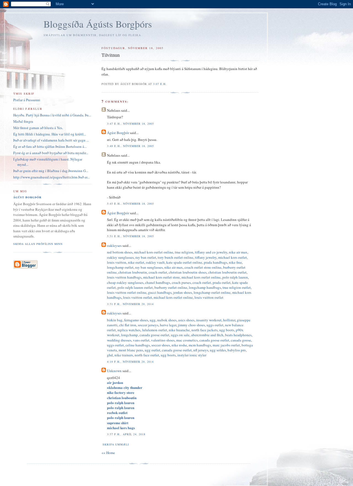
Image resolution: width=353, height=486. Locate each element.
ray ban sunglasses (149, 267)
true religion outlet (237, 287)
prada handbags (215, 262)
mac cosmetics (187, 340)
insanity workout (208, 319)
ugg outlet (152, 350)
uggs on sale (180, 334)
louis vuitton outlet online (126, 292)
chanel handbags (157, 282)
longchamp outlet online (212, 292)
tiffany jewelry (205, 257)
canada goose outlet (154, 334)
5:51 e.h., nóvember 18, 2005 (130, 236)
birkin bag (114, 319)
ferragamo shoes (136, 319)
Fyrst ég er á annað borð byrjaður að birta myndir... (50, 152)
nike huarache (179, 329)
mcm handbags (200, 345)
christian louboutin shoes (188, 272)
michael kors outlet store (161, 277)
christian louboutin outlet (227, 272)
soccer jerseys (148, 324)
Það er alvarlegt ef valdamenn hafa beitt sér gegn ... (51, 140)
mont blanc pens (131, 350)
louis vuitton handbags (124, 277)
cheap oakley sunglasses (125, 282)
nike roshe (179, 345)
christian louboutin (132, 272)
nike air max (238, 252)
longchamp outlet (120, 267)
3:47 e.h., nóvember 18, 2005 (130, 123)
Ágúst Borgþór (118, 132)
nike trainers (123, 355)
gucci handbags (160, 292)
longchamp (129, 334)
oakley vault (155, 262)
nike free (235, 262)
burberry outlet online (170, 287)
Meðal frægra (23, 121)
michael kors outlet (232, 257)
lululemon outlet (154, 329)
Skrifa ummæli (116, 444)
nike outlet (136, 262)
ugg (153, 319)
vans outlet (141, 340)
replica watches (128, 329)
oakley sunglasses (120, 257)
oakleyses (114, 245)
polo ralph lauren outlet (135, 287)
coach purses (181, 282)
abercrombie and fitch (207, 334)
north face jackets (204, 329)
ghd (110, 355)
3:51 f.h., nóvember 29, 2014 (130, 304)
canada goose (241, 340)
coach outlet (158, 272)
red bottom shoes (119, 252)
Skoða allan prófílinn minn (38, 244)
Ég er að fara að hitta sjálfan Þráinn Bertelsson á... (50, 146)
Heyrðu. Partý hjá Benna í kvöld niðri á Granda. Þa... (52, 115)
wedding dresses (119, 340)
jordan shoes (182, 292)
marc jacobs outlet (226, 345)
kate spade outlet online (184, 262)
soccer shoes (160, 345)
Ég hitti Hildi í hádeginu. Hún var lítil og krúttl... (49, 134)
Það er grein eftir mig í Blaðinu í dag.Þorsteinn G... (50, 170)
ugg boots (226, 329)
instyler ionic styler (191, 355)
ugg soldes (218, 350)
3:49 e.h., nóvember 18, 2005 (130, 146)
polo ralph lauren (235, 277)
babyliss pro (237, 350)
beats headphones (238, 334)
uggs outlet (215, 324)
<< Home (108, 452)
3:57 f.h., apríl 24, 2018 (126, 434)
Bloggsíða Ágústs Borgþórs (98, 23)
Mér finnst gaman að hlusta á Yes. (38, 127)
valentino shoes (163, 340)
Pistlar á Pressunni (26, 99)
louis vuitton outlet (137, 297)
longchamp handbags (205, 287)
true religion (184, 252)
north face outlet (147, 355)
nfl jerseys (200, 350)
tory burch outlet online (175, 257)
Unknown (114, 370)
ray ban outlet (145, 257)
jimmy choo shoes (191, 324)
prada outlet (222, 282)
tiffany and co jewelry (211, 252)
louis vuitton (116, 262)
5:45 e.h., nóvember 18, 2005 (130, 203)
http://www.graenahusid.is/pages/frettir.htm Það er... (51, 177)
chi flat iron (127, 324)
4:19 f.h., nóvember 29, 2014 (130, 362)
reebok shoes (166, 319)
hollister (229, 319)
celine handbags (137, 345)
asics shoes (186, 319)
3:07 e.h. (160, 84)
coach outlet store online (202, 267)
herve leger (168, 324)
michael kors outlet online (153, 252)
